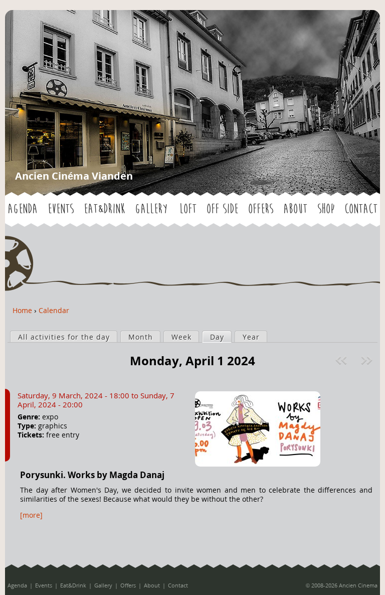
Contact (360, 209)
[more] (31, 515)
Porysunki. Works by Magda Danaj (92, 475)
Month (140, 337)
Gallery (151, 209)
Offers (260, 209)
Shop (325, 209)
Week (181, 337)
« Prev (342, 360)
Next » (367, 360)
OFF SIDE (222, 209)
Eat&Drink (104, 209)
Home (22, 310)
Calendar (54, 310)
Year (251, 337)
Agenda (23, 209)
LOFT (188, 209)
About (295, 209)
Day (220, 337)
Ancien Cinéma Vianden (74, 176)
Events (61, 209)
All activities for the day (64, 337)
